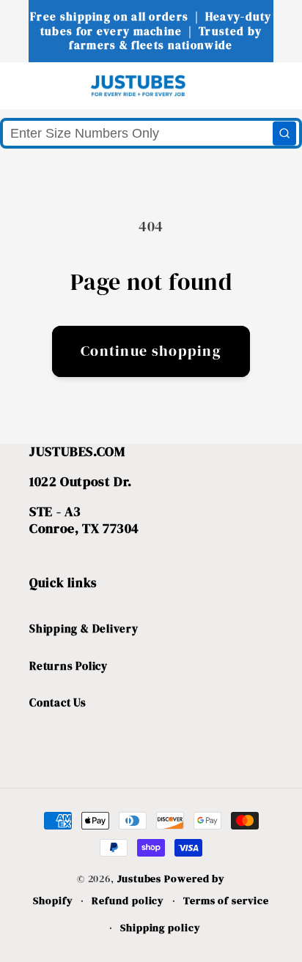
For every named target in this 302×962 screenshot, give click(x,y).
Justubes (139, 878)
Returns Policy (68, 666)
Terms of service (226, 900)
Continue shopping (151, 351)
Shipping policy (160, 927)
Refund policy (128, 900)
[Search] (284, 133)
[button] (38, 85)
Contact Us (57, 702)
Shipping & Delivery (84, 628)
